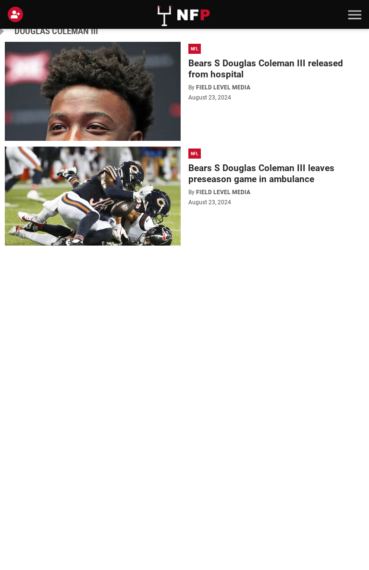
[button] (353, 14)
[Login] (17, 14)
